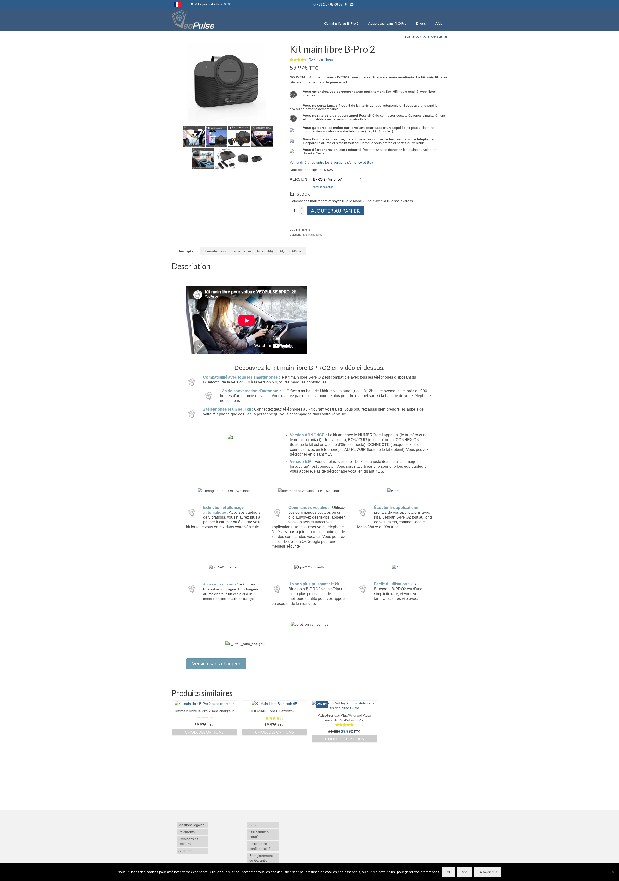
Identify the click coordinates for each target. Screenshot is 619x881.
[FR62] (225, 159)
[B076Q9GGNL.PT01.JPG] (193, 136)
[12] (256, 159)
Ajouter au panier (335, 211)
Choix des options (204, 732)
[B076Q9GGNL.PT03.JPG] (239, 136)
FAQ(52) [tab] (296, 251)
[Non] (613, 872)
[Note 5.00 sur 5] (344, 725)
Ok (449, 872)
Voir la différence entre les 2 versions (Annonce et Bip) (331, 162)
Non (464, 872)
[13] (242, 159)
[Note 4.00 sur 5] (274, 718)
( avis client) (321, 59)
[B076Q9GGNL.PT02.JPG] (216, 136)
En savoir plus (488, 872)
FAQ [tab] (281, 251)
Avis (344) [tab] (265, 251)
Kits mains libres (435, 36)
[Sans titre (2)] (226, 83)
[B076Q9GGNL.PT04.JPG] (261, 136)
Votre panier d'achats (212, 4)
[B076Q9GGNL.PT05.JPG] (202, 159)
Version (298, 179)
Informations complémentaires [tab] (226, 251)
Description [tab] (187, 251)
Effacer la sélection (322, 186)
